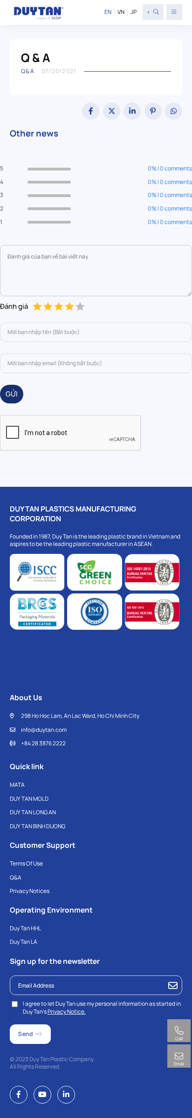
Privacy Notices (29, 891)
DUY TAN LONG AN (33, 812)
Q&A (15, 877)
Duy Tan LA (23, 942)
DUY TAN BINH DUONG (37, 826)
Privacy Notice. (67, 1012)
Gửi (12, 393)
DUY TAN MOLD (29, 799)
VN (120, 12)
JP (133, 12)
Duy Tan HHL (25, 928)
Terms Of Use (26, 863)
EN (107, 12)
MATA (17, 785)
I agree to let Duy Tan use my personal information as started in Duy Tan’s (102, 1008)
